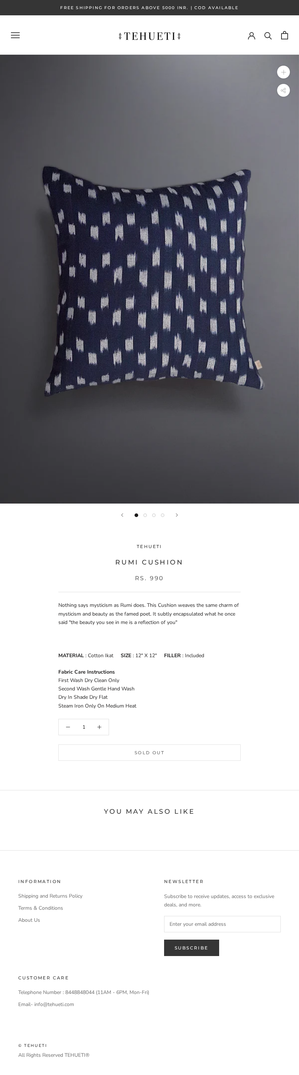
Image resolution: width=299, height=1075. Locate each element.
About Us (29, 920)
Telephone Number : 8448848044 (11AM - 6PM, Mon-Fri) (83, 992)
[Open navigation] (15, 35)
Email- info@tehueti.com (46, 1004)
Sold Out (149, 752)
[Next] (177, 515)
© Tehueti (32, 1045)
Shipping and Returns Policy (50, 896)
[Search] (268, 35)
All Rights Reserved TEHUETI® (53, 1055)
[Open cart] (284, 35)
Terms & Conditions (40, 908)
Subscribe (192, 948)
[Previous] (122, 515)
